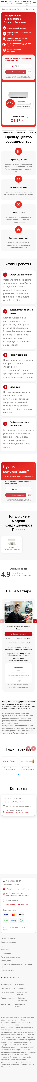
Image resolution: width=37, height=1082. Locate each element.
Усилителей (19, 984)
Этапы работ (21, 132)
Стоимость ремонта (9, 938)
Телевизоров (6, 984)
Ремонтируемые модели (10, 957)
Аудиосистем (19, 988)
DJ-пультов (5, 988)
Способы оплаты (7, 970)
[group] (9, 763)
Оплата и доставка (8, 942)
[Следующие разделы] (35, 132)
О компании (6, 953)
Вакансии (5, 949)
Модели (32, 132)
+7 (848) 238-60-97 (23, 1)
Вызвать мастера (19, 634)
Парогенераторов (8, 998)
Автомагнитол (6, 1004)
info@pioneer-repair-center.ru (17, 889)
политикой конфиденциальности (22, 77)
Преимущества (8, 132)
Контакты (5, 946)
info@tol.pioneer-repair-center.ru (18, 806)
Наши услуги (6, 961)
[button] (35, 621)
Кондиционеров (7, 992)
